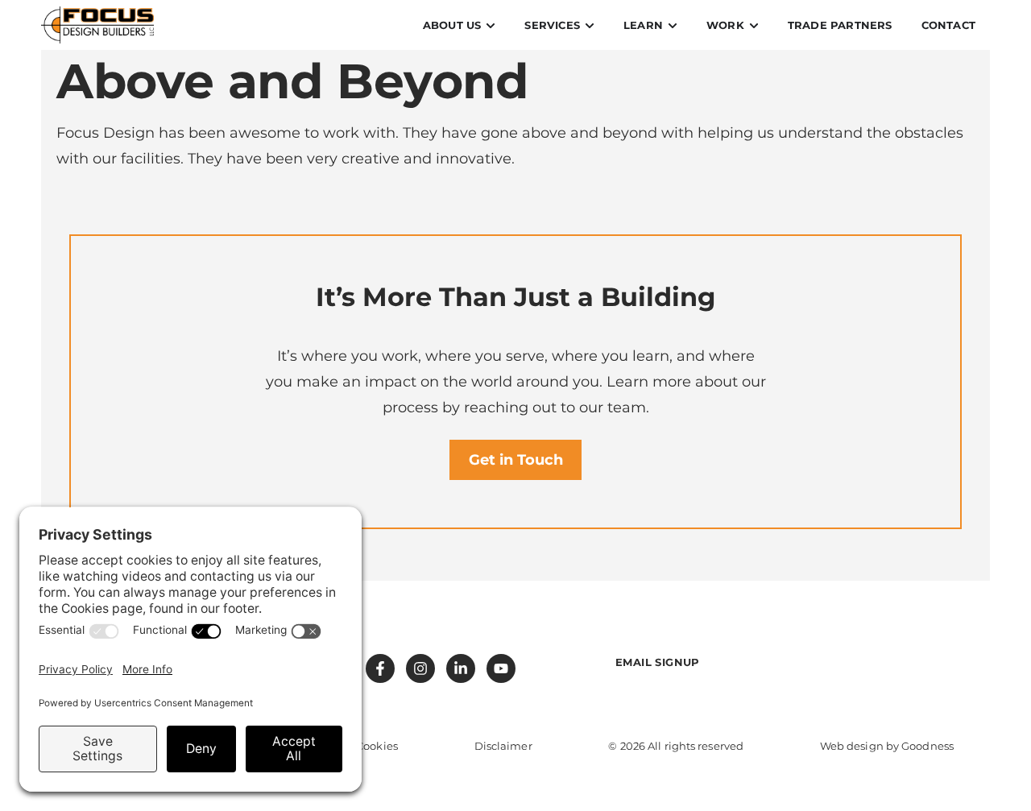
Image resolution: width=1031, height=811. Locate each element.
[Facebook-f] (380, 668)
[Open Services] (589, 26)
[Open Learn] (672, 26)
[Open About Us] (490, 26)
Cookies (377, 745)
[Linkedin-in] (460, 668)
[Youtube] (501, 668)
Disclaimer (503, 745)
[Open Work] (754, 26)
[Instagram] (420, 668)
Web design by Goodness (887, 745)
